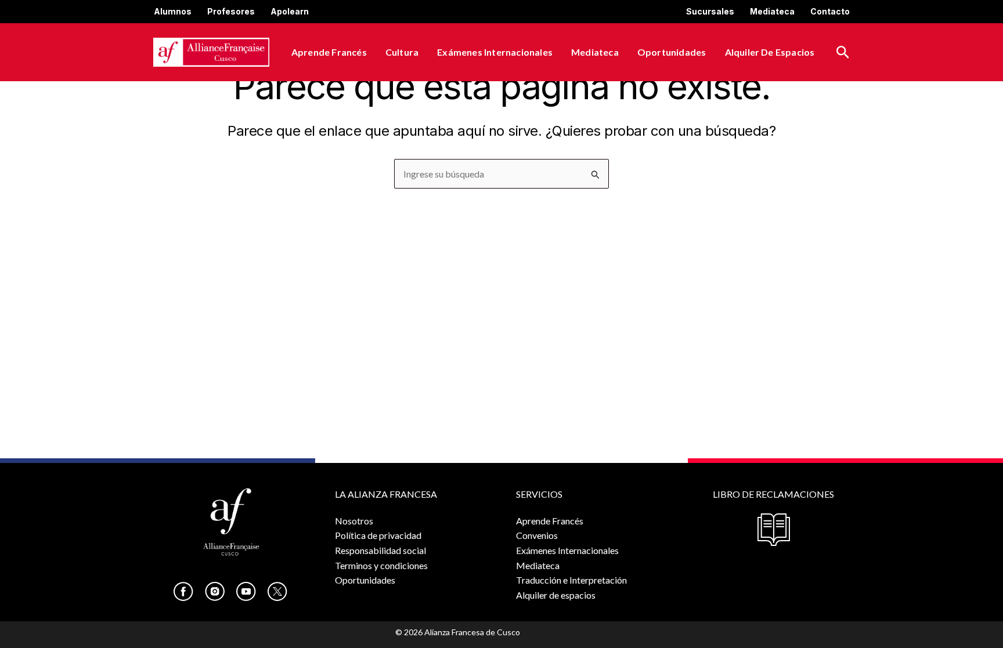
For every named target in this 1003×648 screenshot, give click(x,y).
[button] (843, 52)
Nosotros (354, 520)
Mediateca (772, 11)
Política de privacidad (378, 535)
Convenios (537, 535)
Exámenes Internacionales (495, 51)
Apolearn (289, 11)
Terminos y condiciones (381, 565)
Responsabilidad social (380, 550)
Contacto (830, 11)
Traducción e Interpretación (571, 579)
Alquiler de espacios (770, 51)
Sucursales (710, 11)
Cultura (401, 51)
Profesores (231, 11)
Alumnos (173, 11)
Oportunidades (671, 51)
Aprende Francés (329, 51)
